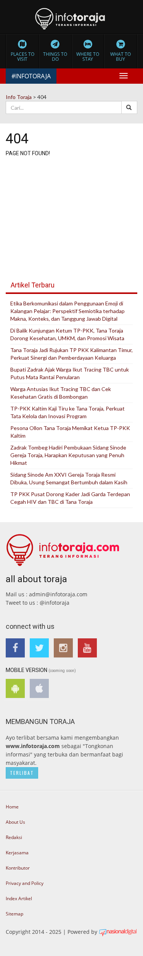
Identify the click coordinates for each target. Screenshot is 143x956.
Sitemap (14, 914)
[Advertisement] (71, 212)
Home (12, 806)
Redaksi (14, 837)
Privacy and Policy (24, 883)
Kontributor (18, 868)
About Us (15, 822)
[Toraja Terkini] (63, 547)
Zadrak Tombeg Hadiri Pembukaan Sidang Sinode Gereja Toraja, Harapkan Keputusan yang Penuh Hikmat (68, 455)
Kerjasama (17, 852)
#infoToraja (31, 76)
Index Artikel (19, 898)
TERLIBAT (22, 772)
